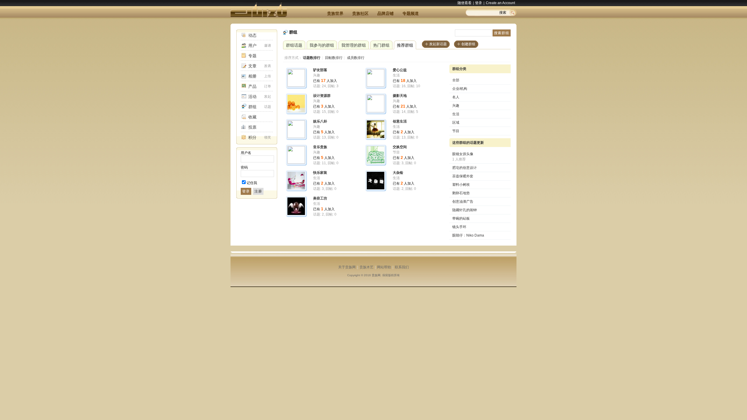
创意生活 (400, 121)
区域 (455, 122)
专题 (252, 55)
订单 (267, 86)
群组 (252, 106)
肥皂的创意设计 (464, 168)
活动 (252, 96)
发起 (267, 96)
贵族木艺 (366, 267)
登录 (478, 3)
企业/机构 (459, 89)
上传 (267, 76)
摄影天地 (400, 96)
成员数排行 (355, 58)
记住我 (252, 183)
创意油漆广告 (462, 202)
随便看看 (465, 3)
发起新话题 (438, 44)
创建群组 (468, 44)
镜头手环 (459, 227)
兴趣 (455, 106)
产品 (252, 86)
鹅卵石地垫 (461, 193)
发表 (267, 66)
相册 (252, 76)
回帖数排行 (334, 58)
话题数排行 (311, 58)
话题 (267, 107)
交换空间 (400, 147)
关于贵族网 (347, 267)
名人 (455, 97)
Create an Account (500, 3)
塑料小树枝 (461, 185)
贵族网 (376, 275)
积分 (252, 137)
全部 (455, 80)
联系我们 (402, 267)
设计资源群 (322, 96)
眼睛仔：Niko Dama (468, 235)
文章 (252, 66)
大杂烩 (398, 173)
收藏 (252, 117)
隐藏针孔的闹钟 (464, 210)
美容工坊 (320, 198)
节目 (455, 131)
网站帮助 (384, 267)
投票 (252, 127)
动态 (252, 35)
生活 (455, 114)
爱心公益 (400, 70)
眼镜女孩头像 (462, 154)
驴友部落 (320, 70)
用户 (252, 45)
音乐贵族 (320, 147)
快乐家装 (320, 173)
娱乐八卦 (320, 121)
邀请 (267, 45)
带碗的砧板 (461, 218)
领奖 (267, 137)
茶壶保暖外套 (462, 176)
